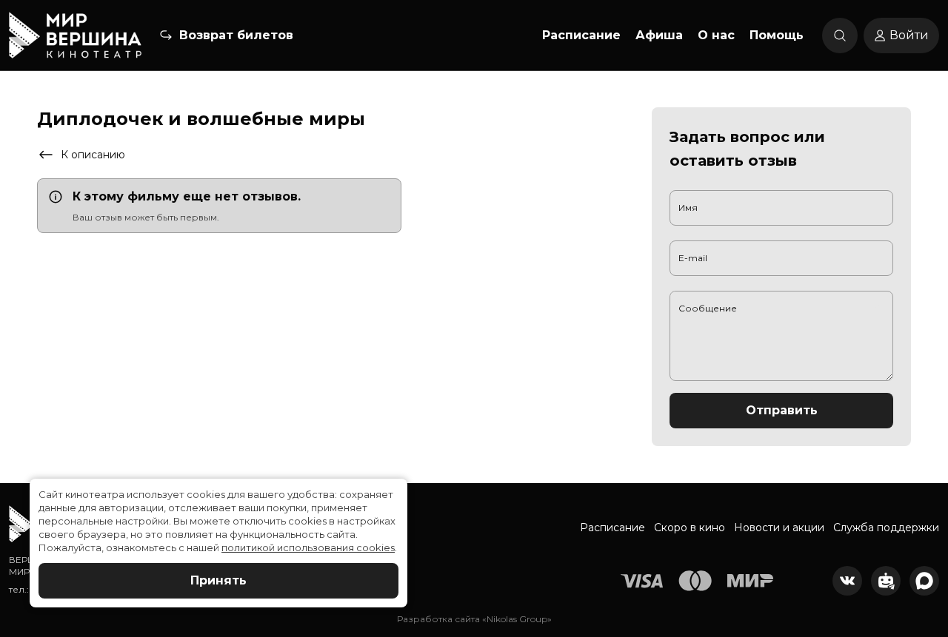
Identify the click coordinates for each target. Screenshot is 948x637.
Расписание (581, 35)
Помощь (777, 35)
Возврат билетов (236, 35)
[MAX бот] (924, 581)
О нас (716, 35)
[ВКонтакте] (847, 581)
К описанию (93, 154)
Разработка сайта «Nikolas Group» (474, 618)
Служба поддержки (886, 527)
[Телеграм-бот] (886, 581)
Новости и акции (779, 527)
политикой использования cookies (308, 547)
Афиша (659, 35)
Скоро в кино (689, 527)
